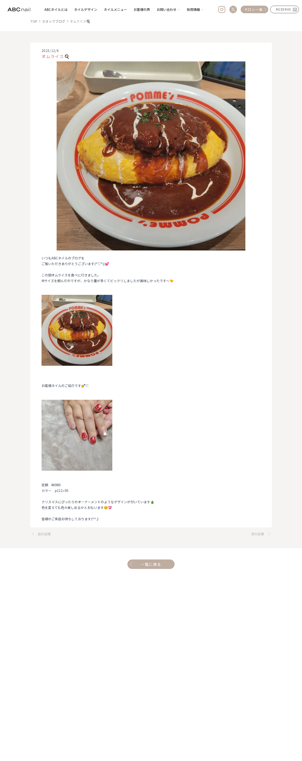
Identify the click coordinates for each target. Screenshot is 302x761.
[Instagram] (222, 9)
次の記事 (257, 534)
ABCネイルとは (55, 9)
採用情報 (193, 9)
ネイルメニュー (115, 9)
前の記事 (44, 534)
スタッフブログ (53, 21)
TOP (33, 21)
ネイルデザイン (85, 9)
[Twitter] (233, 9)
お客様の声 (142, 9)
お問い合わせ (166, 9)
